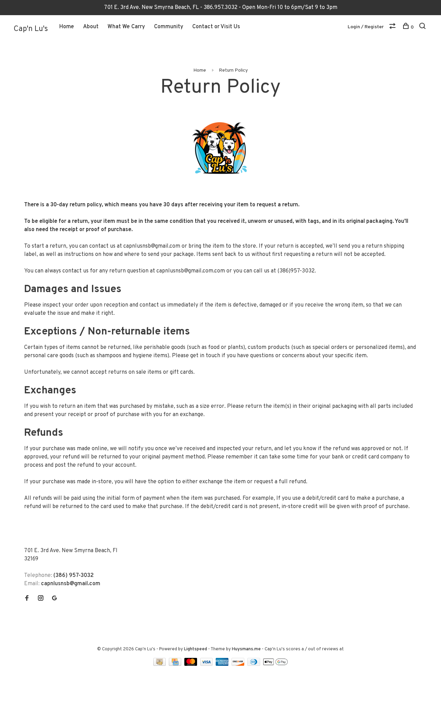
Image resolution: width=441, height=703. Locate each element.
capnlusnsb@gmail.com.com (190, 271)
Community (168, 26)
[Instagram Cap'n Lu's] (40, 599)
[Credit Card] (176, 664)
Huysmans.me (247, 649)
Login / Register (366, 27)
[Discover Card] (239, 664)
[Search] (423, 27)
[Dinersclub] (254, 664)
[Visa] (207, 664)
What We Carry (126, 26)
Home (66, 26)
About (91, 26)
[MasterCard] (191, 664)
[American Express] (223, 664)
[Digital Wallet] (275, 664)
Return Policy (233, 70)
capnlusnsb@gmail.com (151, 246)
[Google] (54, 599)
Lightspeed (195, 649)
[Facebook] (27, 599)
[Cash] (160, 664)
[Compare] (393, 27)
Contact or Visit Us (216, 26)
